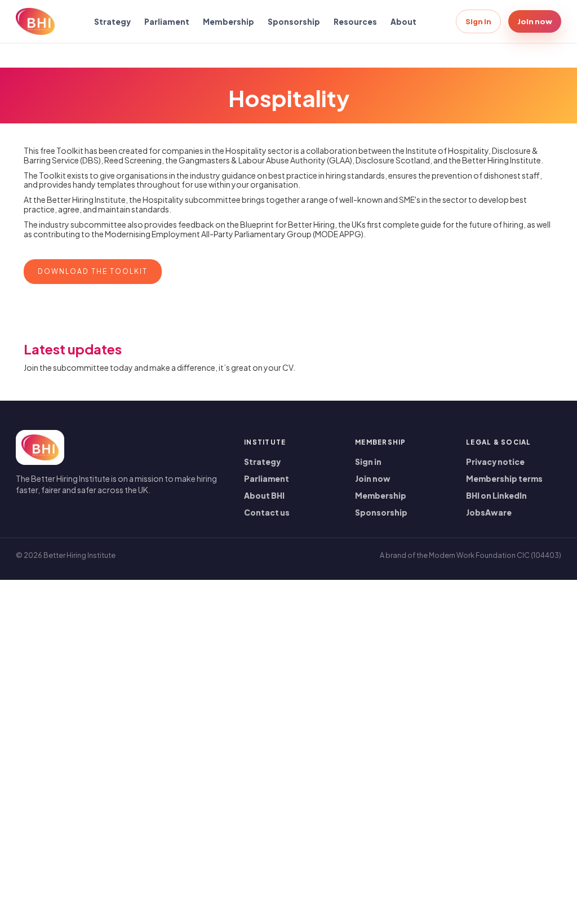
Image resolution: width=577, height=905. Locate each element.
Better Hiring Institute (79, 555)
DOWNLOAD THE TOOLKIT (93, 271)
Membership (228, 21)
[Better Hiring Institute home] (35, 21)
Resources (355, 21)
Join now (534, 21)
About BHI (264, 495)
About (403, 21)
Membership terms (504, 478)
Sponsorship (294, 21)
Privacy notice (495, 462)
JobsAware (489, 512)
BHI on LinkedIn (496, 495)
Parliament (166, 21)
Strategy (112, 21)
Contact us (267, 512)
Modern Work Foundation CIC (479, 555)
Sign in (478, 21)
